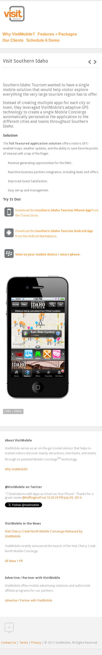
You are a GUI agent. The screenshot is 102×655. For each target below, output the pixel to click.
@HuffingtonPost (34, 497)
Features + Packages (57, 34)
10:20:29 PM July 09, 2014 (64, 497)
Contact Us (8, 642)
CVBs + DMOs (13, 411)
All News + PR (14, 561)
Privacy (36, 642)
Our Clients (13, 40)
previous (95, 62)
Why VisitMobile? (18, 34)
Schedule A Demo (43, 40)
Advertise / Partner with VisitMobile (28, 600)
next (89, 62)
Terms (23, 642)
